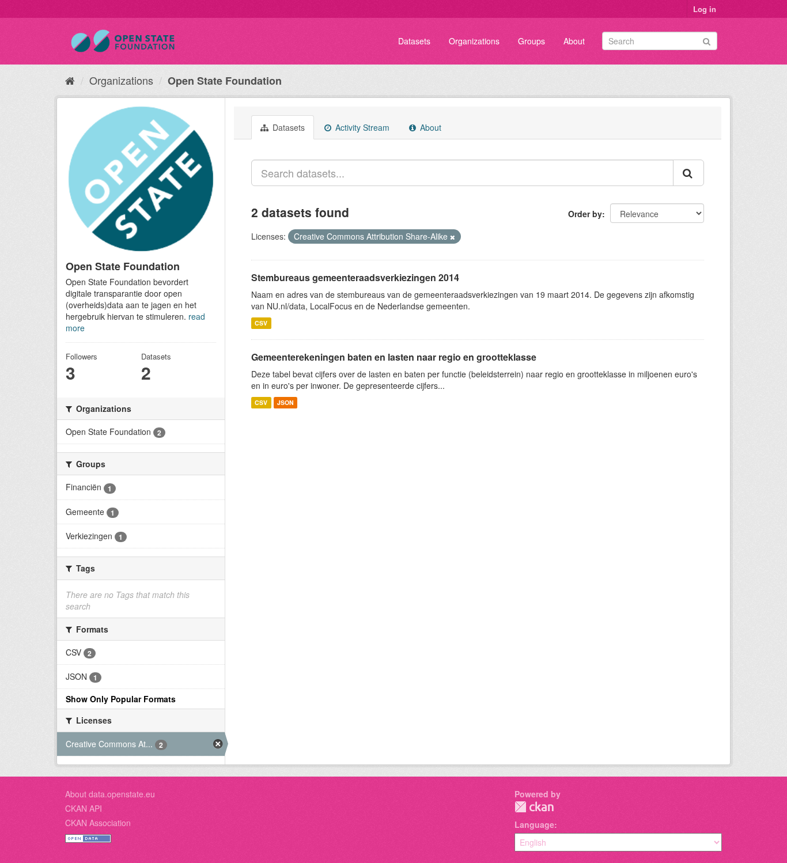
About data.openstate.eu (110, 794)
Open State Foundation (225, 80)
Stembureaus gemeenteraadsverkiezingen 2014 (355, 277)
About (574, 41)
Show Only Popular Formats (121, 699)
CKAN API (83, 808)
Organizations (474, 41)
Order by (585, 213)
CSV (261, 323)
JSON (285, 402)
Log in (704, 8)
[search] (688, 173)
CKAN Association (98, 822)
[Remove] (452, 236)
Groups (531, 41)
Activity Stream (361, 127)
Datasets (414, 41)
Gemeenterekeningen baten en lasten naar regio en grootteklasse (393, 357)
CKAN (534, 807)
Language (534, 824)
